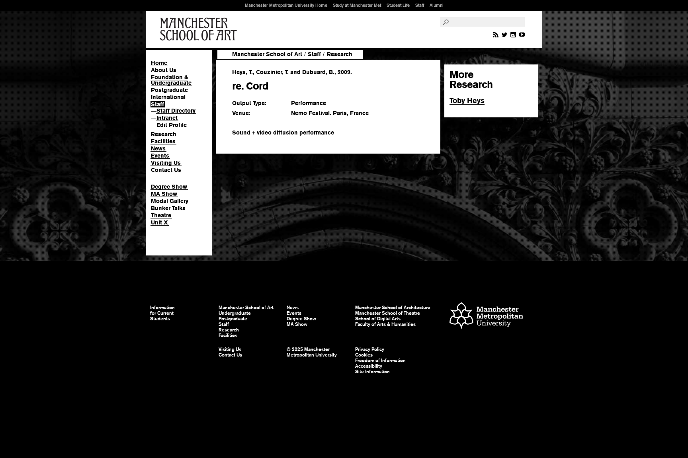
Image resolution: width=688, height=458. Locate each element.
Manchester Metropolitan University (486, 316)
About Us (163, 70)
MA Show (164, 194)
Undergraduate (235, 313)
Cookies (364, 355)
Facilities (163, 141)
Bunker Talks (168, 208)
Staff (419, 5)
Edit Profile (171, 125)
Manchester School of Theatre (387, 313)
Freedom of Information (380, 360)
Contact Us (166, 170)
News (158, 148)
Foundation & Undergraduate (171, 80)
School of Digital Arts (378, 319)
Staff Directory (175, 110)
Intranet (167, 118)
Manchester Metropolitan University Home (286, 5)
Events (160, 155)
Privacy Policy (369, 349)
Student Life (398, 5)
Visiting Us (166, 163)
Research (163, 134)
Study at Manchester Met (357, 5)
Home (159, 63)
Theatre (161, 215)
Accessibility (368, 366)
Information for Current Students (162, 313)
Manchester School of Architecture (392, 307)
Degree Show (169, 186)
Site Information (372, 371)
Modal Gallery (169, 201)
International (168, 97)
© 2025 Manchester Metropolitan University (312, 352)
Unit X (159, 222)
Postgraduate (169, 90)
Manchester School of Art (199, 29)
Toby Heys (467, 100)
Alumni (437, 5)
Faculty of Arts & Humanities (385, 324)
